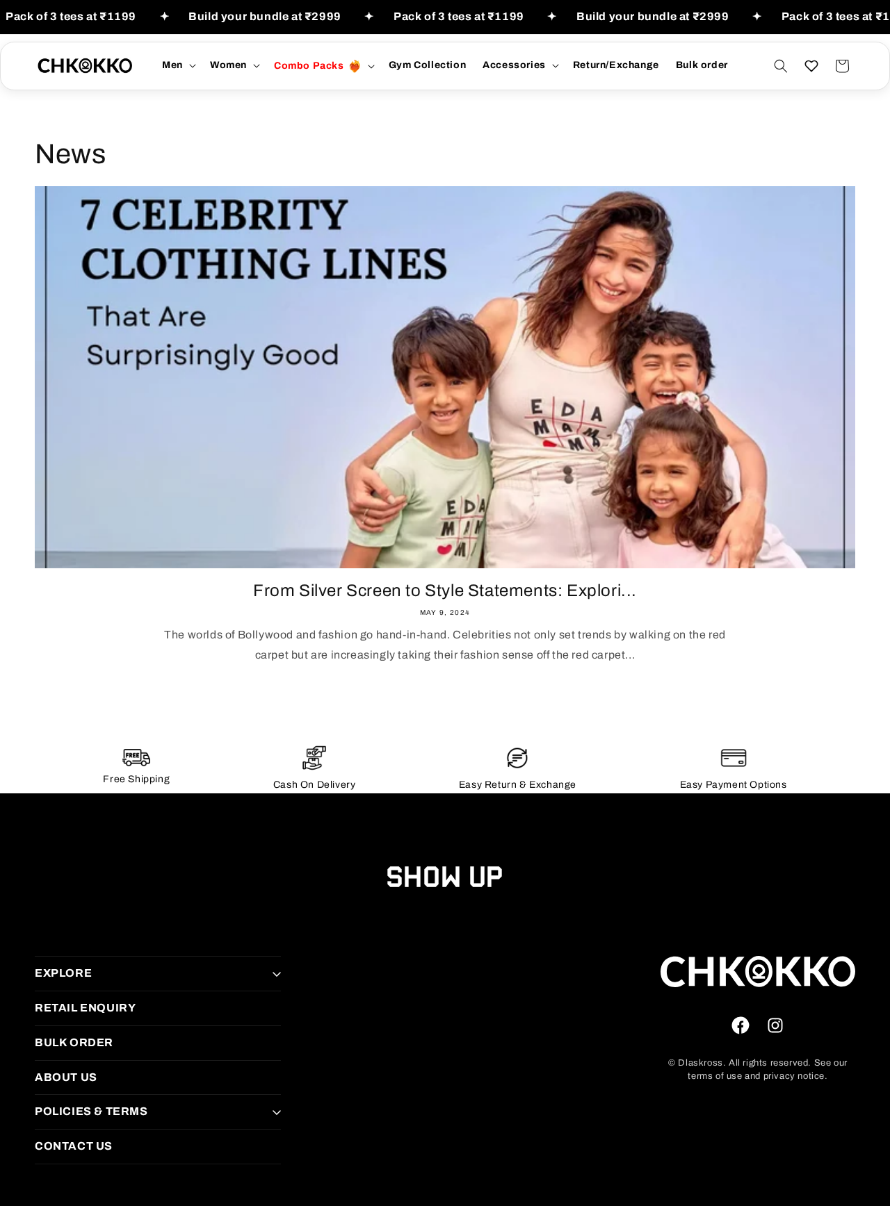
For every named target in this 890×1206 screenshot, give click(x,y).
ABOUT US (66, 1077)
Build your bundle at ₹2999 (264, 16)
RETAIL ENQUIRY (85, 1008)
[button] (178, 65)
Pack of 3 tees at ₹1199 (71, 16)
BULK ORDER (74, 1042)
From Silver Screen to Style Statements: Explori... (445, 590)
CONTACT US (74, 1146)
